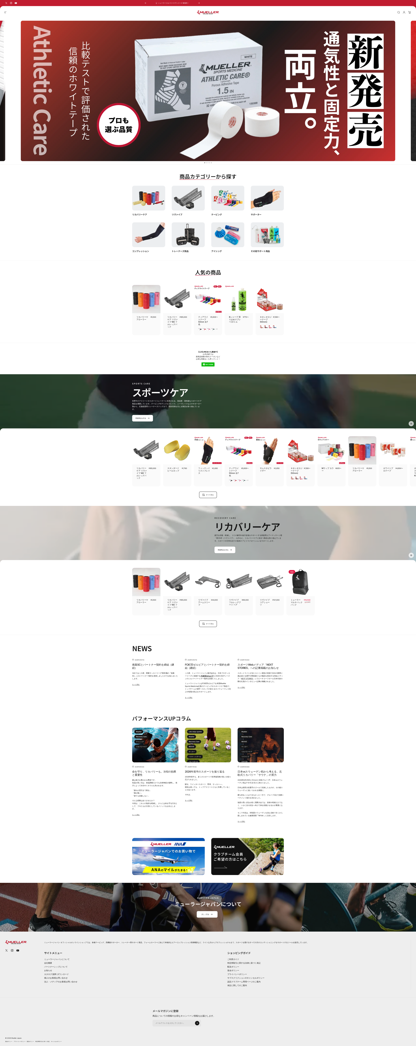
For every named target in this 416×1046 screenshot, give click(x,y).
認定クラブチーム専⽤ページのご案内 (244, 982)
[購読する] (197, 1023)
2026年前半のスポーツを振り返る (205, 771)
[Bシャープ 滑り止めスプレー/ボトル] (239, 299)
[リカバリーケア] (148, 198)
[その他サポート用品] (267, 234)
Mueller (138, 732)
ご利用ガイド (233, 959)
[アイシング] (227, 234)
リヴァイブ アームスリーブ (204, 602)
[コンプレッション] (148, 234)
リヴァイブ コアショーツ (265, 602)
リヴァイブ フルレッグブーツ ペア (235, 602)
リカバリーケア (141, 746)
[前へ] (145, 3)
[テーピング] (227, 198)
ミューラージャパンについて (57, 959)
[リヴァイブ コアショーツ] (270, 582)
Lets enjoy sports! (195, 732)
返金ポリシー (233, 970)
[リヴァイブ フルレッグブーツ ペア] (239, 582)
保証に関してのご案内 (237, 985)
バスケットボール (195, 756)
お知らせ (48, 970)
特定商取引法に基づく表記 (42, 1041)
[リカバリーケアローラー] (146, 299)
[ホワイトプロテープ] (393, 450)
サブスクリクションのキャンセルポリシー (245, 978)
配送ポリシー (233, 967)
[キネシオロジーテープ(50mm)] (270, 299)
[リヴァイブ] (188, 198)
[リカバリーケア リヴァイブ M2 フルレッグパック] (177, 299)
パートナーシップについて (56, 967)
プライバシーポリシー (237, 974)
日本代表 (244, 761)
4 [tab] (211, 162)
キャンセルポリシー (56, 1041)
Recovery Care (141, 737)
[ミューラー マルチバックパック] (300, 582)
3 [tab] (209, 162)
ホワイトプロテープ (388, 469)
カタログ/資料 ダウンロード (56, 974)
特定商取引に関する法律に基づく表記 (244, 963)
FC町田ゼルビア (207, 676)
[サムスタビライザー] (270, 450)
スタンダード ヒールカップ (173, 469)
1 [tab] (204, 162)
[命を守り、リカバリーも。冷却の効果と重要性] (155, 745)
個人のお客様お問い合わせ (56, 978)
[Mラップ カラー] (331, 450)
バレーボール (193, 761)
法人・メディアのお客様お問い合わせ (60, 982)
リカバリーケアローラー (358, 469)
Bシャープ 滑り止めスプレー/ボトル (235, 319)
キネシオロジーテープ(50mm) (266, 319)
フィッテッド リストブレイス (204, 470)
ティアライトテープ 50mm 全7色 (203, 320)
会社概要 (48, 963)
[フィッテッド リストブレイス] (208, 450)
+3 (217, 329)
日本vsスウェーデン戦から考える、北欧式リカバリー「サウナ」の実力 (260, 773)
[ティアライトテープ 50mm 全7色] (208, 299)
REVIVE (191, 746)
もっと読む (136, 684)
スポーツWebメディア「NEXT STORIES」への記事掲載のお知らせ (258, 666)
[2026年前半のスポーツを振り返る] (208, 745)
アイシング (140, 742)
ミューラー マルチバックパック (296, 602)
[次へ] (199, 3)
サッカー (192, 751)
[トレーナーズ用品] (188, 234)
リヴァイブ (245, 756)
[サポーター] (267, 198)
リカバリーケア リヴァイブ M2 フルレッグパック (172, 322)
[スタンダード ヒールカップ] (177, 450)
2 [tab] (206, 162)
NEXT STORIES (247, 679)
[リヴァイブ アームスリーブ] (208, 582)
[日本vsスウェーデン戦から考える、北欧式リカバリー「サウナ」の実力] (261, 745)
